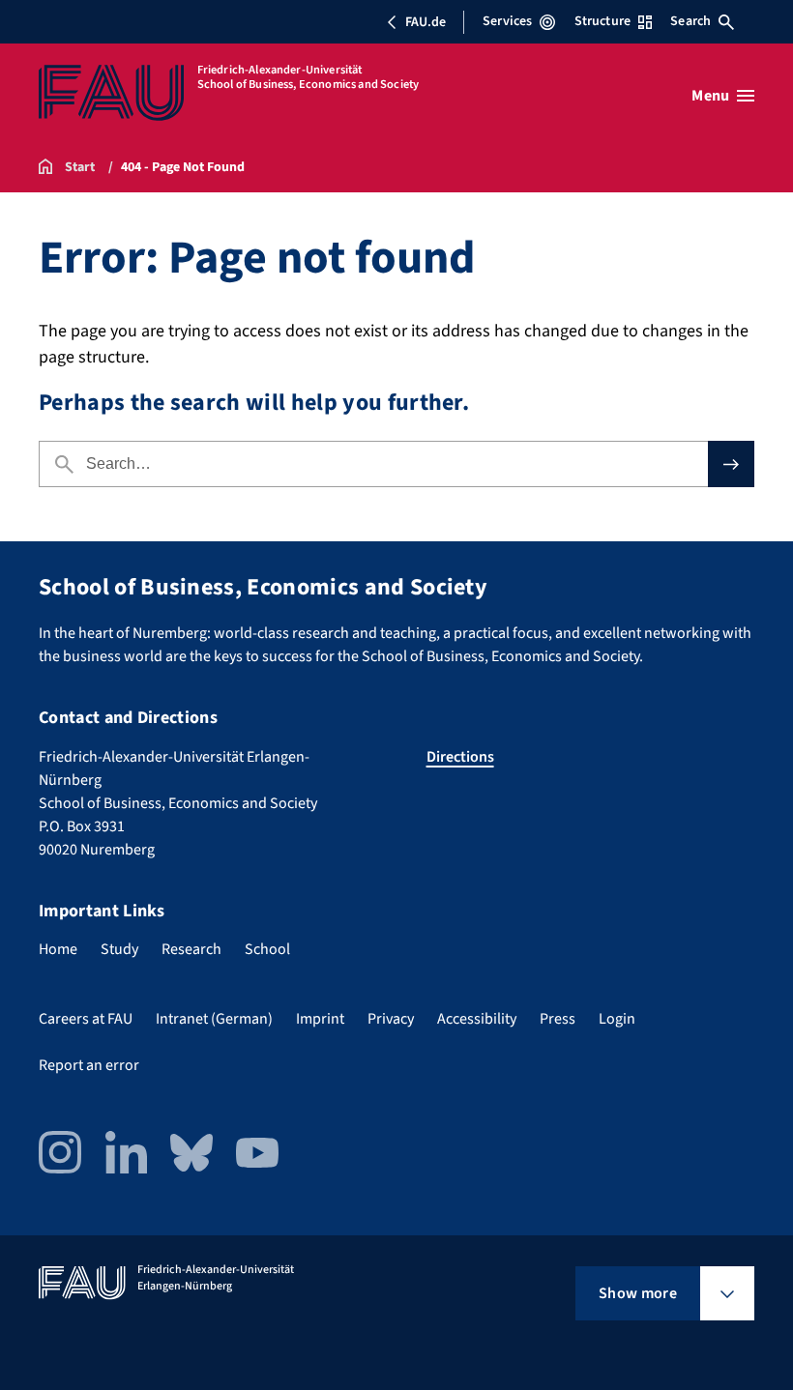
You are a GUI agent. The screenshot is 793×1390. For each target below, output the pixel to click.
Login (617, 1018)
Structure (602, 21)
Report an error (89, 1065)
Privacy (390, 1018)
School (267, 949)
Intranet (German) (214, 1018)
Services (507, 21)
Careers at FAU (85, 1018)
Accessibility (476, 1018)
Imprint (320, 1018)
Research (191, 949)
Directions (460, 756)
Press (557, 1018)
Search (690, 21)
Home (58, 949)
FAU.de (425, 22)
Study (119, 949)
